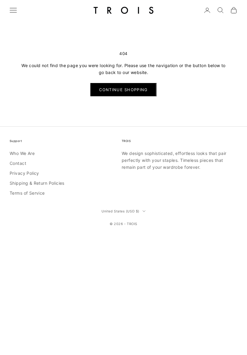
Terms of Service (27, 193)
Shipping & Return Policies (37, 183)
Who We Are (22, 153)
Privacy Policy (24, 173)
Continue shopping (123, 89)
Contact (18, 163)
